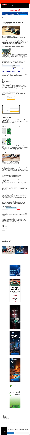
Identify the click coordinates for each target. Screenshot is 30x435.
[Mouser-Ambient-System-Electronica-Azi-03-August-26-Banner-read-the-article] (15, 358)
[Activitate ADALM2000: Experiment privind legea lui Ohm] (8, 250)
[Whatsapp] (17, 5)
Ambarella (4, 420)
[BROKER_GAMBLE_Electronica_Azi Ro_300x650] (15, 279)
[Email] (16, 5)
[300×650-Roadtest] (15, 305)
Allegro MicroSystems (6, 418)
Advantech (4, 416)
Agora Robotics (5, 417)
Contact (5, 431)
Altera (3, 419)
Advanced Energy (5, 415)
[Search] (27, 17)
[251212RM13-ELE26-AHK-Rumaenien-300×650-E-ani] (15, 384)
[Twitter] (13, 5)
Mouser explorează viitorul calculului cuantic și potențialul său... (9, 4)
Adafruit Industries (5, 414)
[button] (28, 426)
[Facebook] (12, 5)
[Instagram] (14, 5)
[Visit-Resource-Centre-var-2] (15, 12)
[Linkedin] (15, 5)
